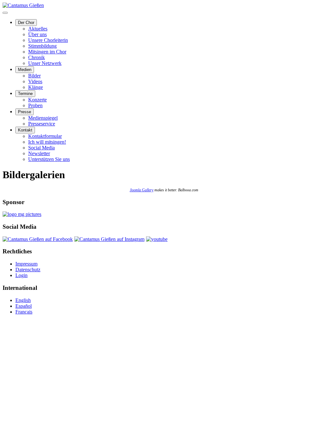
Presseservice (41, 123)
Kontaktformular (45, 136)
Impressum (26, 263)
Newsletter (39, 153)
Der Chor (26, 22)
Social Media (41, 147)
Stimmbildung (42, 46)
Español (23, 306)
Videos (35, 81)
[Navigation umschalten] (5, 13)
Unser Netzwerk (45, 63)
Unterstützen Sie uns (49, 159)
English (23, 300)
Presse (24, 111)
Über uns (37, 34)
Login (21, 275)
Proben (35, 105)
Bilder (34, 75)
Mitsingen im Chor (47, 51)
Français (23, 311)
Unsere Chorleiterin (48, 40)
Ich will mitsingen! (47, 142)
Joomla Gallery (141, 190)
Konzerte (37, 99)
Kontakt (25, 130)
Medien (24, 69)
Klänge (35, 87)
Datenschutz (27, 269)
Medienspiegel (43, 118)
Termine (25, 93)
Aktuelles (37, 28)
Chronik (36, 57)
